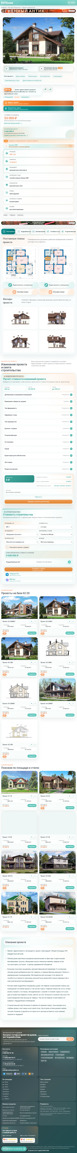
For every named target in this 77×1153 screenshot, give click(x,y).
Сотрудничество (25, 1116)
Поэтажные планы (11, 231)
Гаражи (42, 1089)
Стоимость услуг (54, 231)
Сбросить (38, 497)
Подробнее (31, 633)
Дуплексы (43, 1091)
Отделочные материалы (69, 231)
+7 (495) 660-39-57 (9, 1057)
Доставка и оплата (8, 1107)
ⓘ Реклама (71, 10)
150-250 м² (6, 1089)
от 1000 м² (6, 1099)
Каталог (17, 97)
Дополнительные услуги (12, 123)
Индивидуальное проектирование (8, 1112)
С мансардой (57, 76)
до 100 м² (5, 1082)
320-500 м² (6, 1094)
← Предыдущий (8, 97)
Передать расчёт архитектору (38, 501)
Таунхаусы (43, 1094)
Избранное (23, 1120)
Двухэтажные (20, 76)
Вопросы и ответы (8, 1110)
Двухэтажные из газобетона (32, 80)
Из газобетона (45, 76)
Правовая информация (10, 1120)
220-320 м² (6, 1091)
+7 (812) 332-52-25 (9, 1064)
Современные (64, 1052)
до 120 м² (5, 1084)
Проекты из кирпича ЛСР (27, 1118)
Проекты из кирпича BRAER (11, 1118)
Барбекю (43, 1087)
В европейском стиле (12, 80)
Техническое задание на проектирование (27, 1107)
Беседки (42, 1084)
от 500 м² (5, 1096)
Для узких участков (47, 1054)
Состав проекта (40, 231)
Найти (70, 1039)
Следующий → (25, 97)
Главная (4, 7)
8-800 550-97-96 (8, 1053)
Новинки (43, 1052)
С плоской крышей (47, 1057)
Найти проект (43, 1035)
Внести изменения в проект (28, 1113)
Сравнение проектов (9, 1123)
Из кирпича (70, 1057)
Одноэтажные (53, 1052)
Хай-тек (43, 1060)
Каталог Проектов (14, 7)
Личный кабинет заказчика (28, 1123)
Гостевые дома (45, 1096)
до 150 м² (5, 1087)
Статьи (5, 1116)
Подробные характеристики (25, 231)
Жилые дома (32, 76)
